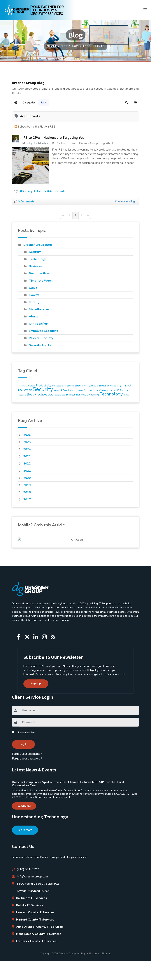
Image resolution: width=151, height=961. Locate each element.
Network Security (62, 390)
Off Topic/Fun (38, 324)
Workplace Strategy (99, 390)
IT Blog (34, 302)
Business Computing (87, 394)
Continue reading (125, 201)
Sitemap (106, 953)
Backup (126, 395)
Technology (37, 259)
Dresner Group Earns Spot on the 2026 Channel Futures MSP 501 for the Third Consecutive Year (68, 783)
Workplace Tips (116, 386)
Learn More (24, 830)
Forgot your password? (27, 759)
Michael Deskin (66, 143)
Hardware (22, 395)
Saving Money (77, 390)
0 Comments (26, 201)
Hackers (41, 191)
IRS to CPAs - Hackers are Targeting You (53, 137)
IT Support (122, 390)
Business (35, 266)
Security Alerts (40, 345)
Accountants (57, 191)
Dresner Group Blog (92, 143)
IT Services (69, 385)
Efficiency (104, 385)
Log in (23, 744)
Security (27, 191)
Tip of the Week (40, 281)
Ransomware (59, 395)
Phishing (31, 386)
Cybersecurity (58, 386)
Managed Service (91, 386)
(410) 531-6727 (28, 869)
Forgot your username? (27, 754)
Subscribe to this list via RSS (36, 127)
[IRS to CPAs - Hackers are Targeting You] (30, 165)
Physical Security (41, 338)
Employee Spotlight (43, 331)
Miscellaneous (39, 309)
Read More (24, 806)
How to (34, 295)
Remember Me (26, 732)
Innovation (22, 386)
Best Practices (37, 394)
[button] (126, 102)
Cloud (33, 288)
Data (50, 394)
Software (79, 385)
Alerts (110, 143)
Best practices (39, 273)
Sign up (36, 683)
